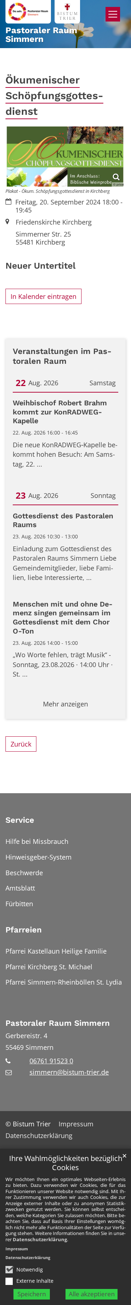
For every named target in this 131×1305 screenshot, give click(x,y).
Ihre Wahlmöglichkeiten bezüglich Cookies (65, 1163)
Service (19, 820)
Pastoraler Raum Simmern (57, 1023)
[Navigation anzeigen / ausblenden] (113, 14)
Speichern (31, 1294)
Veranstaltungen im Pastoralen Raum (62, 356)
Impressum (16, 1248)
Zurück (21, 744)
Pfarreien (23, 929)
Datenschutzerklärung (40, 1239)
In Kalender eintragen (43, 296)
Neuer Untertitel (40, 265)
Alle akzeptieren (92, 1294)
